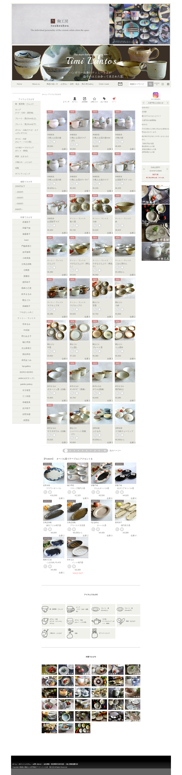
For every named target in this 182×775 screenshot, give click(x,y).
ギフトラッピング (22, 174)
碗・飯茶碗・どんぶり (24, 104)
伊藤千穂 (26, 228)
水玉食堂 (26, 390)
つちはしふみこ (26, 312)
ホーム (14, 764)
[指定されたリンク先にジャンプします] (156, 202)
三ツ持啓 (26, 396)
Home (19, 84)
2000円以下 (20, 186)
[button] (87, 78)
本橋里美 (26, 402)
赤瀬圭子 (26, 222)
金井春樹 (26, 252)
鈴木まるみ (26, 294)
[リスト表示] (162, 84)
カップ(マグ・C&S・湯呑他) (24, 111)
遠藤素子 (26, 234)
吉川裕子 (26, 408)
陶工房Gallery (87, 84)
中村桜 (26, 330)
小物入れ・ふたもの (23, 162)
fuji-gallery (26, 366)
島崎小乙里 (26, 288)
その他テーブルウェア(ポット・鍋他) (24, 149)
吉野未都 (26, 414)
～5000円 (19, 204)
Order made (104, 84)
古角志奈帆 (26, 264)
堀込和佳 (26, 354)
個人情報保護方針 (72, 764)
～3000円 (19, 192)
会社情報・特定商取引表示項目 (54, 764)
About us (36, 84)
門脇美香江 (26, 246)
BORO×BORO (26, 372)
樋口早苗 (26, 342)
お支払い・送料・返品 (70, 84)
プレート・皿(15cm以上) (25, 118)
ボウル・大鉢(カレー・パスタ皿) (23, 140)
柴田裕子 (26, 282)
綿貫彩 (26, 420)
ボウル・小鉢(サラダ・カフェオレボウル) (26, 131)
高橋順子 (26, 306)
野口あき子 (26, 336)
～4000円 (19, 198)
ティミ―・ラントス (26, 318)
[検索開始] (150, 84)
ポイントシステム (25, 764)
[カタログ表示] (168, 84)
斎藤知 (26, 276)
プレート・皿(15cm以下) (25, 124)
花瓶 (17, 168)
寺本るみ (26, 324)
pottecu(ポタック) (26, 378)
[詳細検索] (156, 84)
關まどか (26, 300)
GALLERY (155, 167)
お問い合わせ (37, 764)
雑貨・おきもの (21, 156)
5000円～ (19, 209)
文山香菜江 (26, 348)
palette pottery (26, 384)
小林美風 (26, 258)
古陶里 (26, 270)
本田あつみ (26, 360)
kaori (26, 240)
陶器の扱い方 (52, 84)
